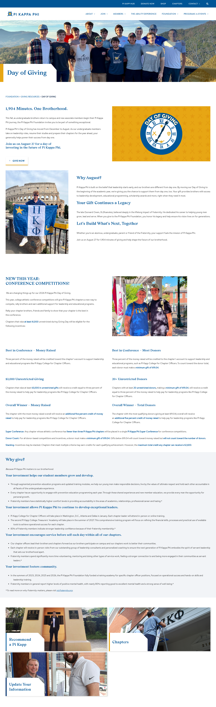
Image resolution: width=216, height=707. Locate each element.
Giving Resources (30, 96)
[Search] (207, 3)
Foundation (12, 96)
